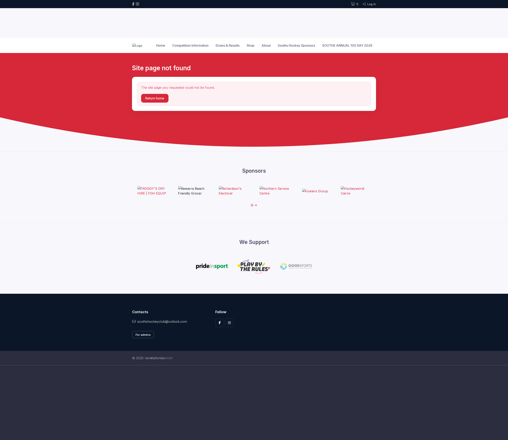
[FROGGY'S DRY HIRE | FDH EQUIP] (152, 191)
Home (160, 45)
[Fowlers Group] (315, 191)
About (266, 45)
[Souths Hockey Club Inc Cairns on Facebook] (133, 4)
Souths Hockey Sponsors (296, 45)
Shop (250, 45)
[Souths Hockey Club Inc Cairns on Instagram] (137, 4)
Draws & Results (228, 45)
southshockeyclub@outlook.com (162, 322)
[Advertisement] (251, 402)
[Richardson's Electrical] (233, 191)
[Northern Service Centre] (274, 191)
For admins (143, 334)
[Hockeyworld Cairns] (355, 191)
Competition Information (190, 45)
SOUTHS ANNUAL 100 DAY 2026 (347, 45)
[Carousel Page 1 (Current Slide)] (252, 205)
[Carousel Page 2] (256, 205)
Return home (154, 98)
